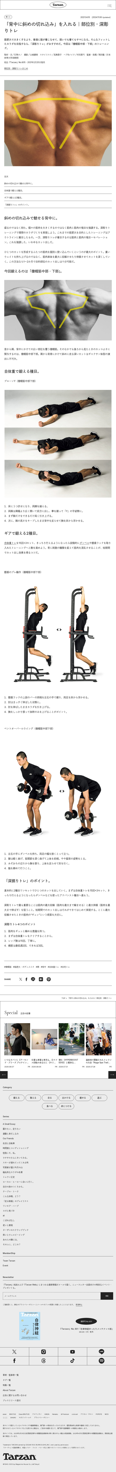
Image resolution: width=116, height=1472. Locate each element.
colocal (75, 1414)
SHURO (13, 1418)
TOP (63, 998)
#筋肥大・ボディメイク (23, 967)
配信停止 (79, 1305)
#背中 (43, 967)
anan (5, 1414)
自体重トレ (10, 543)
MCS (107, 1414)
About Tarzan (9, 1390)
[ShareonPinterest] (49, 979)
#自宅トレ (65, 967)
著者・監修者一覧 (11, 1375)
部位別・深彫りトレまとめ (16, 68)
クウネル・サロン (86, 1414)
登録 (107, 1296)
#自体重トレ (53, 967)
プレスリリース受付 (12, 1400)
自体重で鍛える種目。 (14, 190)
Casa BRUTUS (24, 1414)
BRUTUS (12, 1414)
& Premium (65, 1414)
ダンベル (84, 543)
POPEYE (99, 1414)
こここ (5, 1418)
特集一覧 (7, 1385)
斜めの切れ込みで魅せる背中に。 (19, 183)
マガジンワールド (25, 1418)
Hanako (55, 1414)
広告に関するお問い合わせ (15, 1395)
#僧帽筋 (7, 967)
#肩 (37, 967)
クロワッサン (37, 1414)
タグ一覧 (7, 1380)
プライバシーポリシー (42, 1418)
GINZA (46, 1414)
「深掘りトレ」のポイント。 (17, 204)
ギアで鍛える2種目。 (13, 197)
